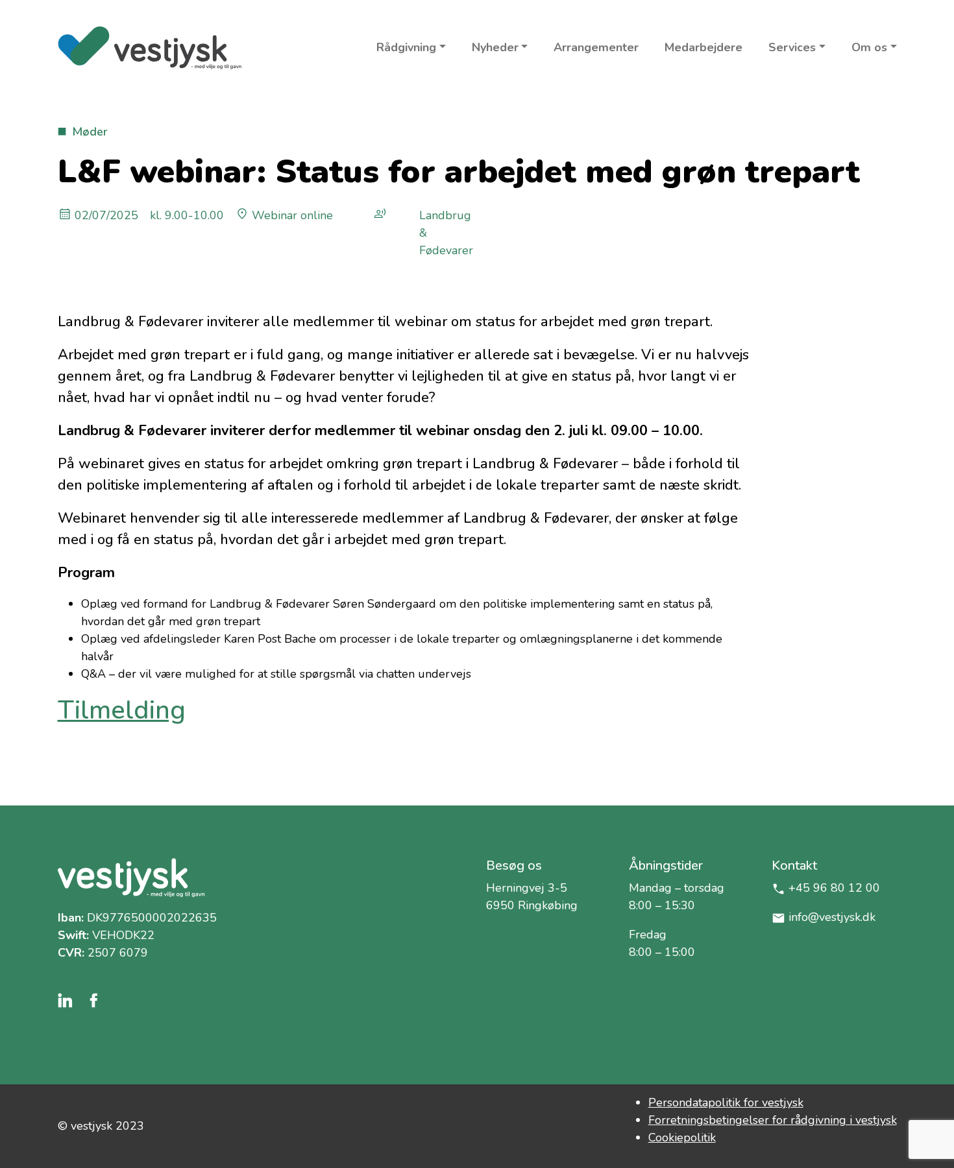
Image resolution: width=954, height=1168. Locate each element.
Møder (90, 131)
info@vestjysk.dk (832, 917)
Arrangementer (596, 47)
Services (792, 47)
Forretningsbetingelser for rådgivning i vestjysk (772, 1120)
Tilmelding (122, 710)
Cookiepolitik (682, 1137)
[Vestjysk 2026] (149, 47)
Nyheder (495, 47)
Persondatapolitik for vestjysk (725, 1102)
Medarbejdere (703, 47)
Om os (869, 47)
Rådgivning (406, 47)
